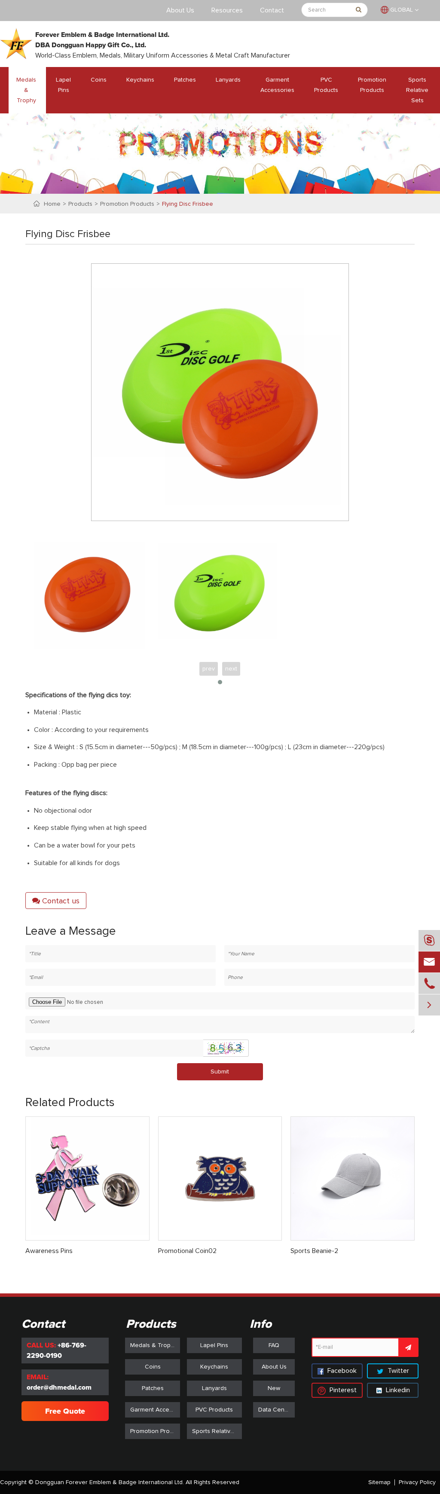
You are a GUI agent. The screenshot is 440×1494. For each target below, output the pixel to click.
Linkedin (397, 1390)
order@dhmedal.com (59, 1387)
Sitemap (379, 1482)
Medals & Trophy (26, 90)
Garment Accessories (277, 85)
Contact (272, 10)
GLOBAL (401, 10)
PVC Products (326, 85)
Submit (220, 1072)
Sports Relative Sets (417, 90)
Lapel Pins (63, 85)
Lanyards (228, 80)
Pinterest (342, 1390)
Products (80, 204)
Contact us (59, 901)
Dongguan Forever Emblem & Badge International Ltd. (109, 1482)
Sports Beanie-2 (314, 1250)
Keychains (140, 80)
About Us (180, 10)
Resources (227, 10)
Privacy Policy (417, 1482)
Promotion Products (372, 85)
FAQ (274, 1345)
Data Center (275, 1410)
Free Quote (65, 1411)
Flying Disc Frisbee (187, 204)
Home (52, 204)
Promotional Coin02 (187, 1250)
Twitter (397, 1370)
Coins (99, 80)
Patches (185, 80)
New (274, 1388)
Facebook (341, 1370)
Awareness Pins (49, 1250)
